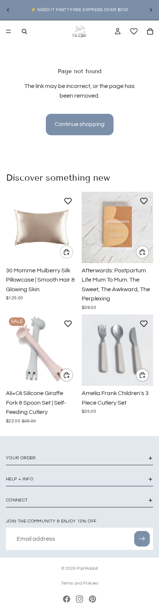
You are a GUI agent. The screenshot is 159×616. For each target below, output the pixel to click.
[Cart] (150, 31)
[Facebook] (66, 599)
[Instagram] (79, 599)
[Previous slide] (8, 10)
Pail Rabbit (87, 568)
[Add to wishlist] (68, 201)
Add (148, 252)
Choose (72, 252)
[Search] (24, 31)
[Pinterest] (92, 599)
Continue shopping (80, 124)
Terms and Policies (79, 583)
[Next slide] (151, 10)
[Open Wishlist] (134, 31)
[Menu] (8, 31)
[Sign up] (142, 539)
